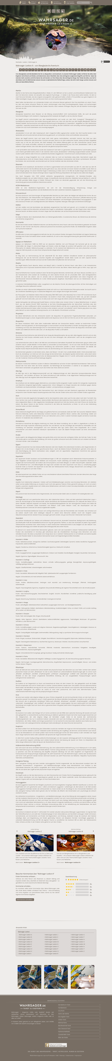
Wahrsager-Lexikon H (25, 951)
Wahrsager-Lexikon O (52, 946)
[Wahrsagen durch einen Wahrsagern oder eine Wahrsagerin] (57, 3)
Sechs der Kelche (63, 1014)
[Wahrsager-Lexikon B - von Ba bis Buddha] (76, 851)
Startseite (19, 62)
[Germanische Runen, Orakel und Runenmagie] (33, 3)
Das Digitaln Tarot (63, 1017)
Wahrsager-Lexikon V (78, 942)
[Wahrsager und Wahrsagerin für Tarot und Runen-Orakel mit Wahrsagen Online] (56, 20)
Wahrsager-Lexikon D (25, 942)
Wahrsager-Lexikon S (78, 935)
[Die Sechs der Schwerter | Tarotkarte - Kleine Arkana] (82, 977)
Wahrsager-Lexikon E (25, 944)
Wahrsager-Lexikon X (78, 946)
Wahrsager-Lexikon (24, 932)
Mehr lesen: (28, 862)
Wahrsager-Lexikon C (25, 939)
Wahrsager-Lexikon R (51, 953)
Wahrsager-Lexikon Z (35, 831)
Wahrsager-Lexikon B (76, 831)
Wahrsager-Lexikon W (78, 944)
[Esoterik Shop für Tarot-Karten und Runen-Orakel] (70, 3)
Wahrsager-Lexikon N (51, 944)
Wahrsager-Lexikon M (52, 942)
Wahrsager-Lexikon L (51, 939)
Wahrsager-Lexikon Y (78, 949)
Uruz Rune (61, 1011)
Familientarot (62, 1008)
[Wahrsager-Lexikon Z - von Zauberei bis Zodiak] (35, 851)
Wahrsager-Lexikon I (25, 953)
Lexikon (25, 62)
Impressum (78, 1055)
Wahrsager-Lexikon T (78, 937)
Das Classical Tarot (64, 1028)
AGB (57, 1055)
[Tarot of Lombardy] (29, 977)
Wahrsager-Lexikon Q (52, 951)
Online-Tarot (62, 1020)
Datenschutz (70, 1055)
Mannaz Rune (62, 1023)
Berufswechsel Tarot (64, 1025)
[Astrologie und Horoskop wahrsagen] (44, 3)
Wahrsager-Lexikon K (51, 937)
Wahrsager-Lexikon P (51, 949)
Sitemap (62, 1055)
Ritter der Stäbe (63, 1037)
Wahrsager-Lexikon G (25, 949)
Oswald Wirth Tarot (64, 1034)
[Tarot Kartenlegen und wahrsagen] (23, 3)
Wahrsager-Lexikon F (25, 946)
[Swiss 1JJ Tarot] (56, 977)
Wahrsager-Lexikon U (78, 939)
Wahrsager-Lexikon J (51, 935)
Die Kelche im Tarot (64, 1005)
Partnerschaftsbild (64, 1031)
